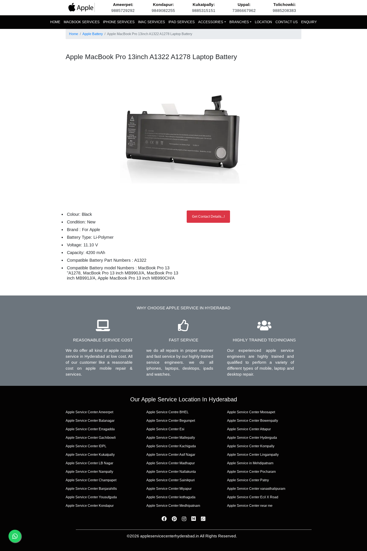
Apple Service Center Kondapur (90, 505)
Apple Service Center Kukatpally (90, 454)
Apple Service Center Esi (165, 429)
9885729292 (123, 10)
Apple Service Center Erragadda (90, 429)
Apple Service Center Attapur (249, 429)
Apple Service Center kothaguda (170, 497)
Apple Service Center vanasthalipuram (256, 488)
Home (73, 34)
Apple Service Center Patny (248, 480)
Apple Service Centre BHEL (167, 412)
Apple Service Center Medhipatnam (173, 505)
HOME (56, 22)
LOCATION (263, 22)
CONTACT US (286, 22)
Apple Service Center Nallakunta (171, 471)
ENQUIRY (309, 22)
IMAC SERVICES (151, 22)
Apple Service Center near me (249, 505)
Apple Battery (92, 34)
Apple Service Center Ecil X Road (252, 497)
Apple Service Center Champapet (91, 480)
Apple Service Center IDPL (86, 446)
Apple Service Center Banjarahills (91, 488)
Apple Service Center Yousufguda (91, 497)
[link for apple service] (81, 7)
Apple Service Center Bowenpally (252, 420)
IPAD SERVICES (181, 22)
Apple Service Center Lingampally (253, 454)
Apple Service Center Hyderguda (252, 437)
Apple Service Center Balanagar (90, 420)
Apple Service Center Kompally (250, 446)
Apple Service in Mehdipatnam (250, 463)
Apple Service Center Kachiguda (171, 446)
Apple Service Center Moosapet (251, 412)
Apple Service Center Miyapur (169, 488)
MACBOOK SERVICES (82, 22)
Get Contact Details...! (208, 216)
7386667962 (244, 10)
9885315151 (203, 10)
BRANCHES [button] (239, 22)
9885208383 (284, 10)
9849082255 (163, 10)
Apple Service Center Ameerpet (89, 412)
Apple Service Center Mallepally (170, 437)
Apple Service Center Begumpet (170, 420)
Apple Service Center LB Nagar (89, 463)
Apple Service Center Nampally (89, 471)
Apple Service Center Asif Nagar (170, 454)
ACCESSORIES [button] (210, 22)
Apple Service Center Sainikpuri (170, 480)
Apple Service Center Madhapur (170, 463)
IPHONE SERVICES (119, 22)
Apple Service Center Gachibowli (91, 437)
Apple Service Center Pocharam (251, 471)
